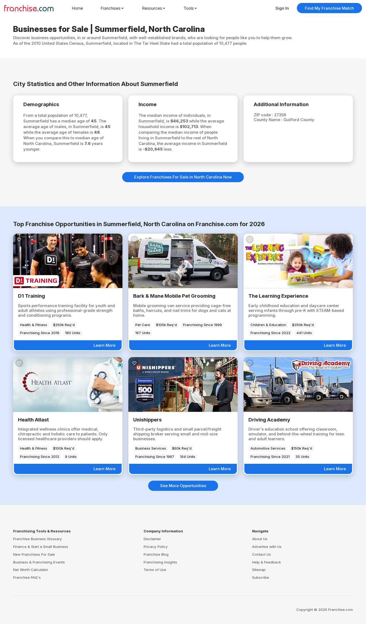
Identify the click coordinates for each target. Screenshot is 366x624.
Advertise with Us (267, 546)
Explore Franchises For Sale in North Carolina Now (183, 177)
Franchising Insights (160, 562)
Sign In (282, 8)
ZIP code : (264, 114)
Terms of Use (155, 569)
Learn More (104, 345)
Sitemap (259, 569)
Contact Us (261, 554)
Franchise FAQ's (27, 577)
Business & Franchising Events (39, 562)
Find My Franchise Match (329, 8)
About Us (259, 539)
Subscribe (260, 577)
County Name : (268, 119)
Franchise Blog (156, 554)
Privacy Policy (156, 546)
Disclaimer (152, 539)
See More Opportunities (183, 485)
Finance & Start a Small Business (40, 546)
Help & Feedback (266, 562)
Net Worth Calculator (30, 569)
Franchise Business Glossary (37, 539)
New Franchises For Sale (34, 554)
